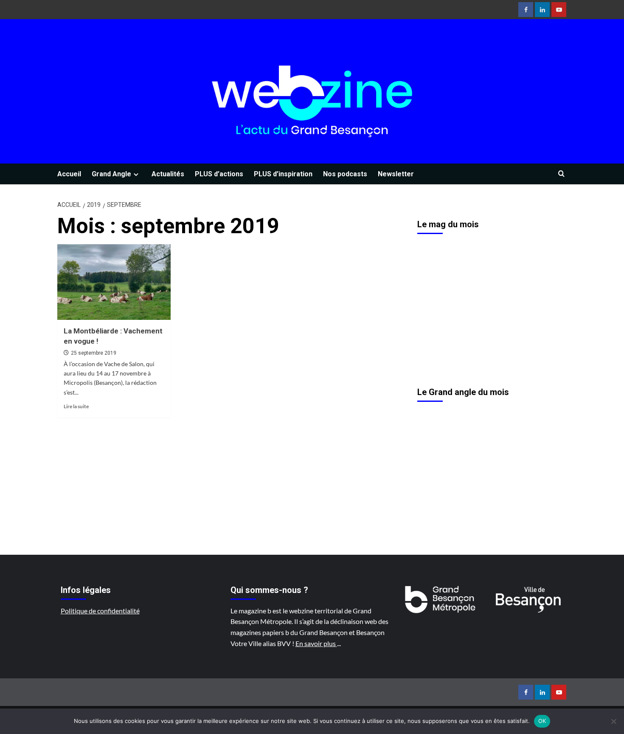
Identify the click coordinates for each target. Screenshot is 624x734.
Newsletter (396, 174)
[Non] (613, 721)
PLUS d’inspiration (283, 174)
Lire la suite (76, 406)
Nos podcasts (345, 174)
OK (542, 720)
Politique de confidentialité (100, 611)
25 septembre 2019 (93, 353)
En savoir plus (316, 643)
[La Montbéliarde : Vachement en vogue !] (114, 282)
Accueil (69, 174)
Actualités (168, 174)
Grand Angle (111, 174)
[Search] (561, 174)
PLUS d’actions (219, 174)
